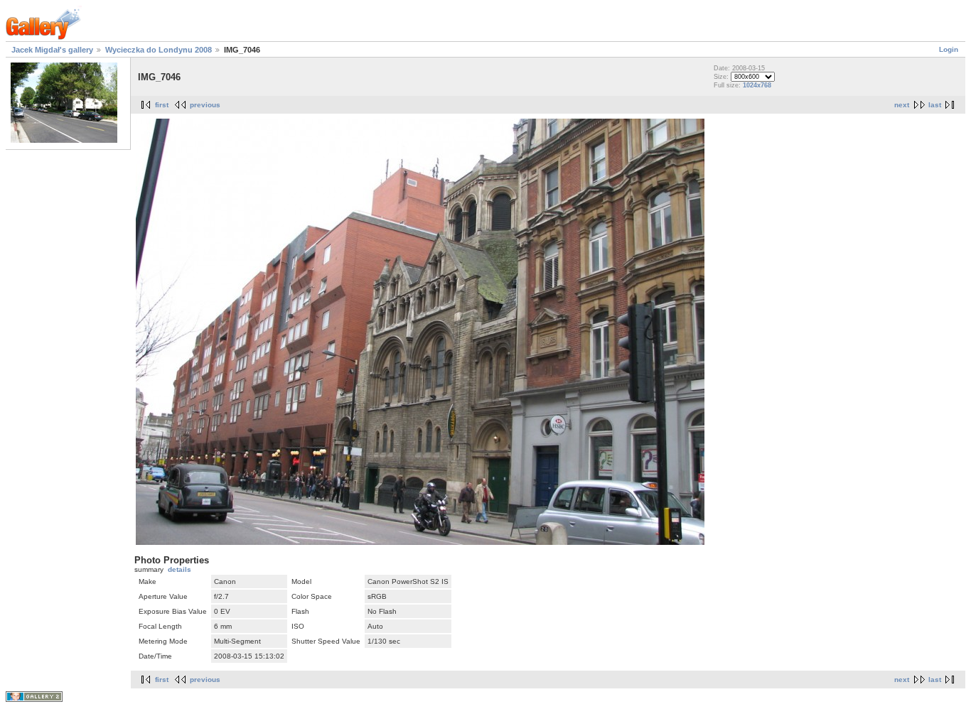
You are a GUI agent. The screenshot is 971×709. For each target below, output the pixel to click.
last (934, 105)
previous (205, 105)
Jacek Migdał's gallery (52, 49)
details (179, 569)
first (161, 105)
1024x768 (757, 85)
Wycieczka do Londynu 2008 (158, 49)
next (901, 105)
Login (948, 49)
